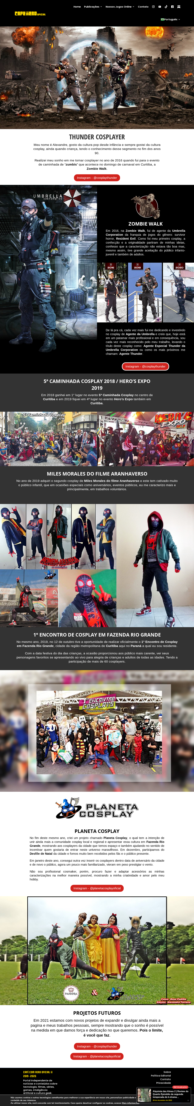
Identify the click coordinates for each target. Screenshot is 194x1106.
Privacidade (163, 1083)
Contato (143, 6)
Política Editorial (161, 1075)
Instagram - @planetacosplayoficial (97, 888)
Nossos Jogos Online (119, 6)
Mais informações (130, 1103)
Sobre (167, 1072)
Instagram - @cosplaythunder (97, 177)
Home (77, 6)
